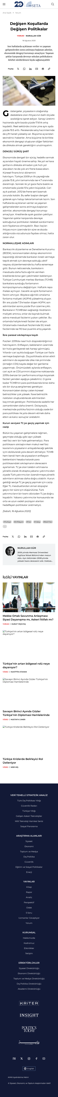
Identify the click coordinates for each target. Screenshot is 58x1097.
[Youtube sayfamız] (43, 1058)
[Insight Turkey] (29, 1016)
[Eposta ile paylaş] (36, 69)
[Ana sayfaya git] (27, 4)
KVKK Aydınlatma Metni (18, 1077)
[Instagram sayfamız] (29, 1058)
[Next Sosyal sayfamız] (14, 1058)
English (30, 1068)
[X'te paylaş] (18, 69)
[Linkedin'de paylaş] (30, 69)
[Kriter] (29, 1003)
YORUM (20, 36)
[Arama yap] (52, 4)
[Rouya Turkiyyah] (29, 1043)
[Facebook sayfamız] (36, 1058)
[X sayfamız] (21, 1058)
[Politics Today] (29, 1029)
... (5, 526)
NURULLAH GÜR (33, 36)
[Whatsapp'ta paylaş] (24, 69)
